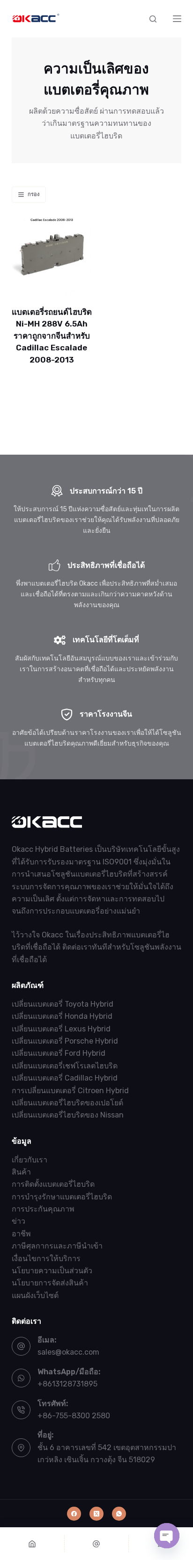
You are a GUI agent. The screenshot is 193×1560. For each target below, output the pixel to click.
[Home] (32, 1544)
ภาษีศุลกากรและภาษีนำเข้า (57, 1245)
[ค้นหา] (152, 18)
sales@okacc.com (68, 1352)
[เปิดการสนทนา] (166, 1535)
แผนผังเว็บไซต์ (35, 1295)
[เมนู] (177, 19)
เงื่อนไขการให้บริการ (46, 1258)
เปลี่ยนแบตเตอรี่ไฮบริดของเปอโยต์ (67, 1102)
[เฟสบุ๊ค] (74, 1514)
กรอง (33, 194)
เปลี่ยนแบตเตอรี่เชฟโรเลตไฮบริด (65, 1065)
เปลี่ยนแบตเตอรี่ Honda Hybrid (62, 1016)
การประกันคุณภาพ (43, 1208)
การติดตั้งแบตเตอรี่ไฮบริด (53, 1184)
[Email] (97, 1544)
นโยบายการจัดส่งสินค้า (50, 1282)
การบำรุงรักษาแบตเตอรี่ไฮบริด (62, 1196)
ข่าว (18, 1221)
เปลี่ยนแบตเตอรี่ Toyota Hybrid (62, 1004)
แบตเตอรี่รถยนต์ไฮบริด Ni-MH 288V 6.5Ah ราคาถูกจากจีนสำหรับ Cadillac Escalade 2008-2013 (52, 335)
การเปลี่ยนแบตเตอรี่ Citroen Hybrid (70, 1090)
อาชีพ (21, 1233)
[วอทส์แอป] (119, 1514)
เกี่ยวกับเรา (29, 1159)
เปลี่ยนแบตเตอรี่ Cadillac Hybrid (65, 1078)
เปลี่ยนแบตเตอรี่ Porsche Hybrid (65, 1041)
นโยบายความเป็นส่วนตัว (52, 1270)
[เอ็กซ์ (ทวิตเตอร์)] (96, 1514)
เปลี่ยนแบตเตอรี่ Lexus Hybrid (61, 1028)
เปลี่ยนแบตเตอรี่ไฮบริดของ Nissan (68, 1114)
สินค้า (21, 1172)
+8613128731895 (67, 1383)
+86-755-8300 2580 (73, 1415)
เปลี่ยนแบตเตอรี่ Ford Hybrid (58, 1053)
